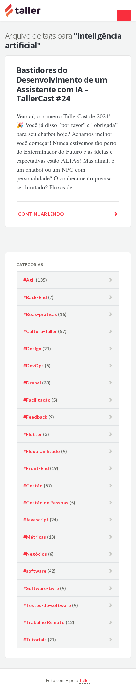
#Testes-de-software (47, 605)
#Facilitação (37, 400)
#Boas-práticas (40, 314)
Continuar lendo (41, 214)
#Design (32, 348)
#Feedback (35, 417)
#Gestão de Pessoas (45, 502)
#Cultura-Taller (40, 331)
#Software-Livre (41, 588)
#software (34, 571)
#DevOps (33, 365)
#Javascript (36, 519)
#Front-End (36, 468)
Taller (84, 680)
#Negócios (35, 554)
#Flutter (32, 434)
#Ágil (29, 280)
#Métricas (34, 537)
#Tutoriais (35, 639)
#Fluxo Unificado (41, 451)
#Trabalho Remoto (44, 622)
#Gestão (33, 485)
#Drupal (32, 382)
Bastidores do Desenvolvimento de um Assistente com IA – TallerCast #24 (62, 84)
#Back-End (35, 297)
